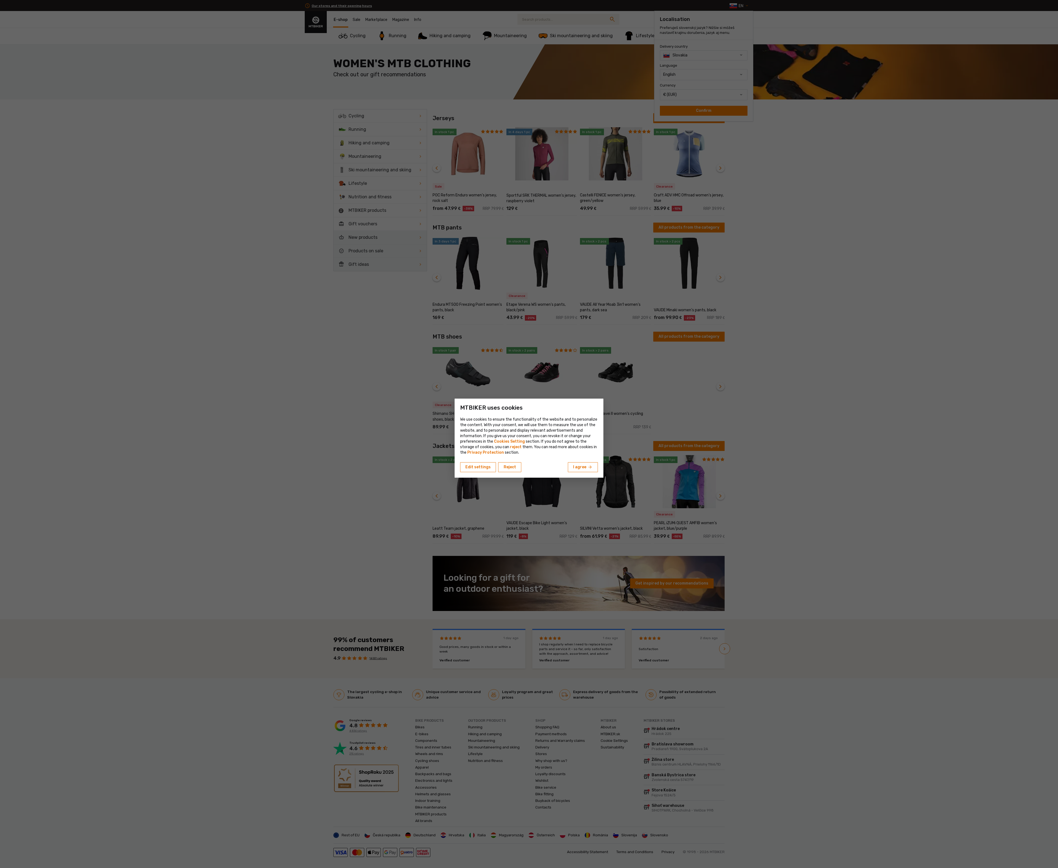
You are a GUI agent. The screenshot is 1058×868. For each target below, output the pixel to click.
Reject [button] (510, 467)
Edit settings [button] (478, 467)
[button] (516, 447)
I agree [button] (583, 467)
